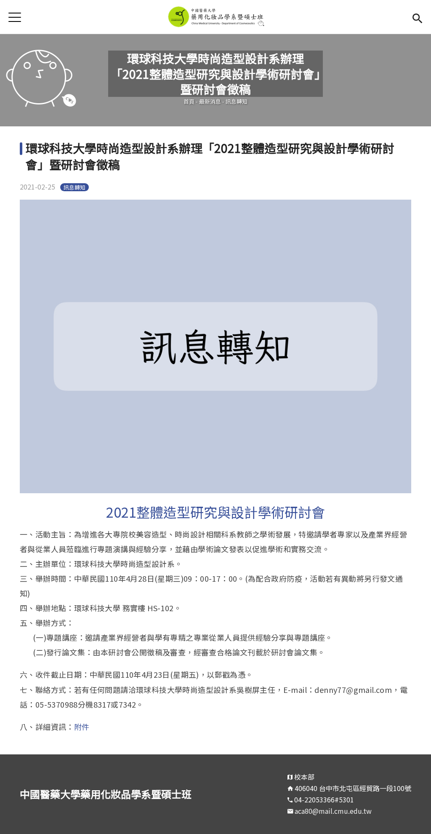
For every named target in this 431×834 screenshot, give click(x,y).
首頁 (189, 101)
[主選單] (14, 17)
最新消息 (210, 101)
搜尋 (417, 17)
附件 (82, 726)
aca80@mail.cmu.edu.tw (333, 811)
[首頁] (215, 16)
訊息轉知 (236, 101)
